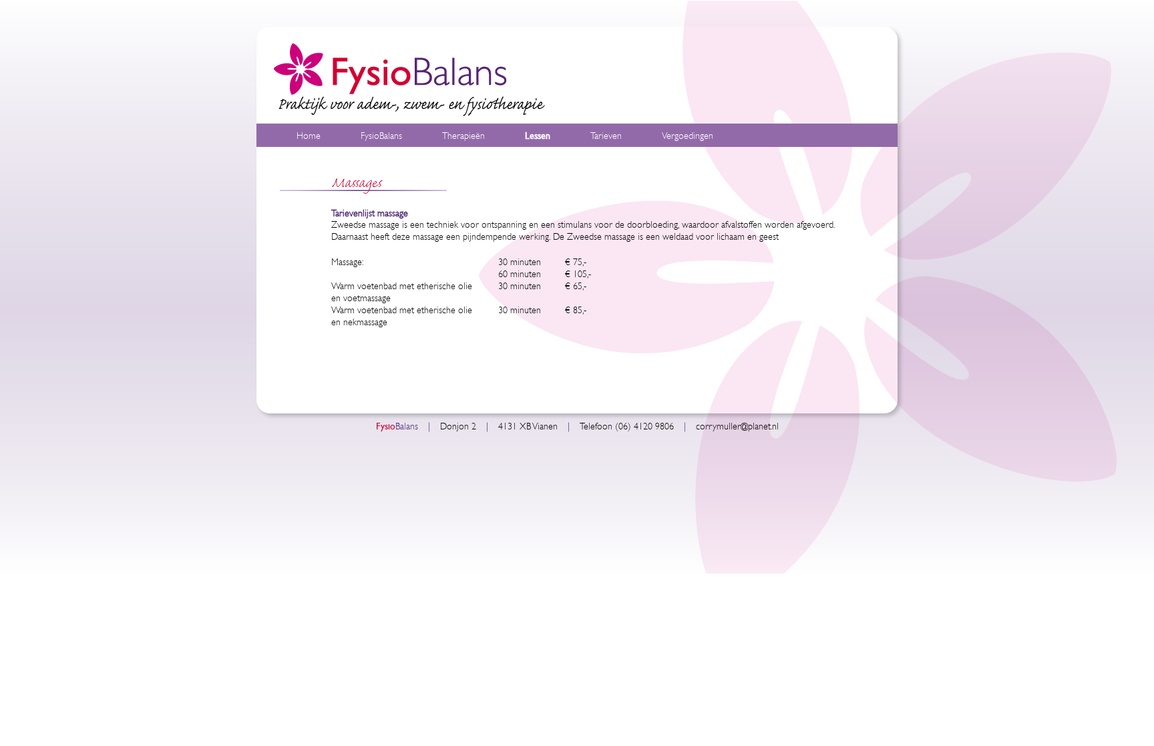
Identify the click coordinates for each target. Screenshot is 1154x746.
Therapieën (463, 136)
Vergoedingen (687, 136)
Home (309, 136)
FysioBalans (381, 136)
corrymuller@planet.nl (737, 426)
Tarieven (606, 136)
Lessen (537, 136)
